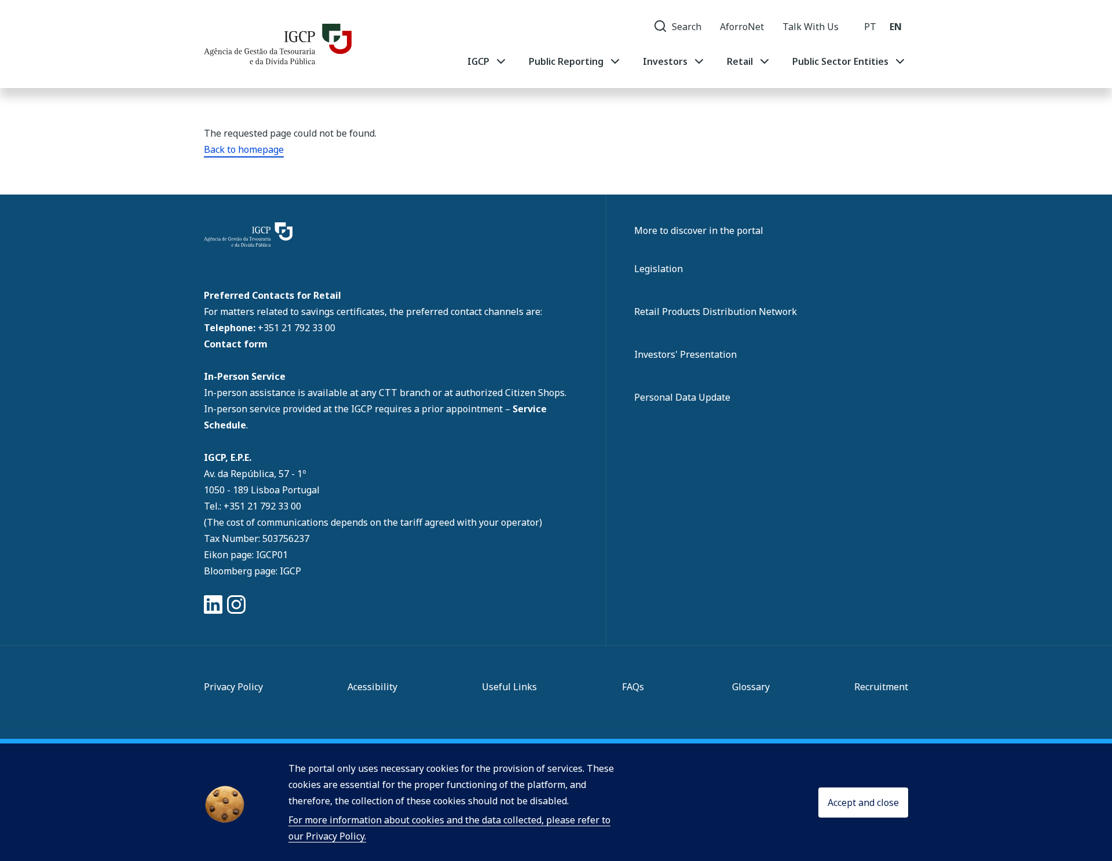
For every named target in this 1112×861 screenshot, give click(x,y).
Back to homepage (244, 149)
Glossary (751, 686)
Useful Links (509, 686)
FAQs (633, 686)
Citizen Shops (535, 392)
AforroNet (742, 26)
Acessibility (372, 686)
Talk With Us (810, 26)
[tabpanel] (687, 61)
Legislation (658, 268)
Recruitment (881, 686)
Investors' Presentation (685, 354)
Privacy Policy (233, 686)
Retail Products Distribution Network (715, 311)
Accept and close (863, 802)
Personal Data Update (682, 397)
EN (896, 26)
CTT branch (406, 392)
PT (870, 26)
